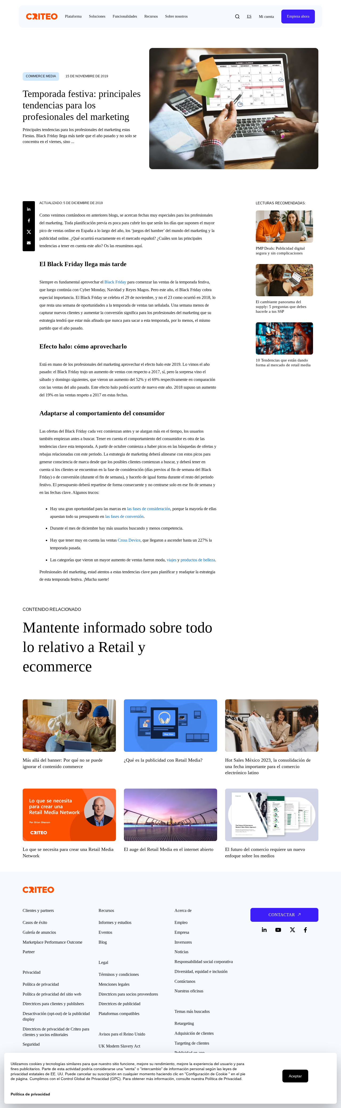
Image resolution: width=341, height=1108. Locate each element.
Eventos (105, 932)
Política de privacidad (41, 984)
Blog (103, 942)
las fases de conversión (124, 516)
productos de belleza (198, 560)
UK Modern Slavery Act (119, 1046)
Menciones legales (114, 984)
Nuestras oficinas (188, 991)
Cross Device (129, 540)
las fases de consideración (148, 508)
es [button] (249, 16)
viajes (171, 560)
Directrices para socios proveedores (128, 994)
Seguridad (31, 1044)
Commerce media (41, 76)
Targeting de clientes (191, 1043)
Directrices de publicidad (119, 1003)
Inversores (183, 942)
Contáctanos (184, 981)
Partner (29, 951)
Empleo (181, 922)
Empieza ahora (298, 16)
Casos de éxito (35, 922)
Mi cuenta (266, 17)
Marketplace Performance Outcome (52, 942)
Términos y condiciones (119, 974)
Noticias (181, 951)
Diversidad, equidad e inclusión (201, 971)
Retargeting (184, 1023)
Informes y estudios (115, 922)
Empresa (181, 932)
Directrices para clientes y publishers (53, 1003)
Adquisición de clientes (194, 1033)
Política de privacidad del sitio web (52, 994)
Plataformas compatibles (119, 1013)
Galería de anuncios (39, 932)
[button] (237, 16)
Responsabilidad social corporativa (203, 961)
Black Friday (115, 282)
